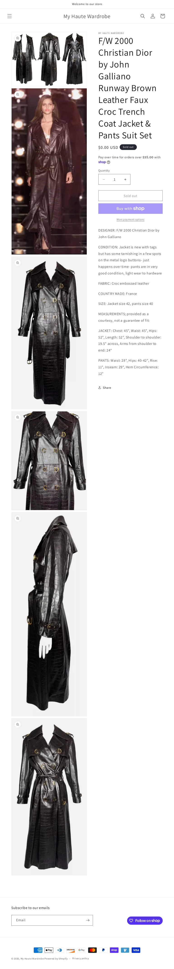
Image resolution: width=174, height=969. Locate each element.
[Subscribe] (88, 920)
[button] (9, 16)
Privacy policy (80, 958)
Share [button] (107, 388)
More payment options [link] (131, 219)
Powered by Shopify (56, 958)
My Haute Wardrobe (32, 958)
